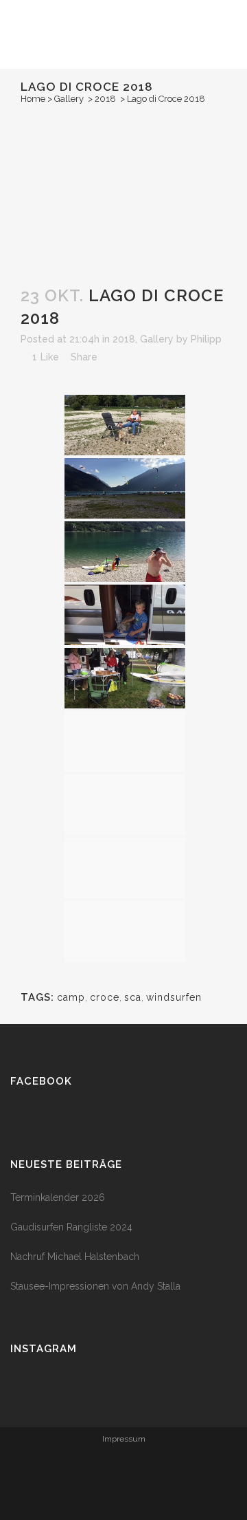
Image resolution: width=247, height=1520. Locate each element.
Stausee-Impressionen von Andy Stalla (95, 1286)
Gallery (69, 99)
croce (104, 997)
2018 (105, 99)
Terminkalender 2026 (57, 1197)
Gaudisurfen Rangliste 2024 (71, 1227)
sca (132, 997)
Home (33, 99)
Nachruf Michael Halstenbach (74, 1256)
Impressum (123, 1439)
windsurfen (174, 997)
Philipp (206, 339)
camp (71, 997)
